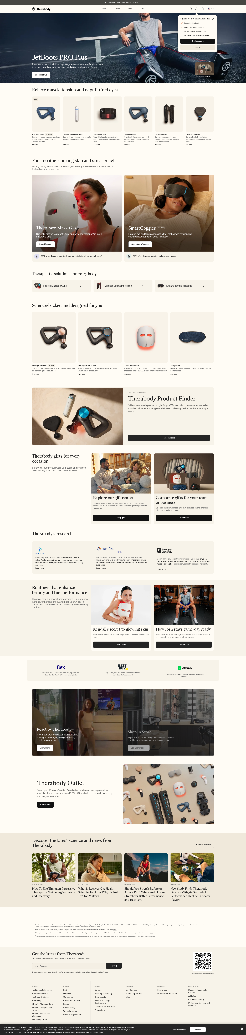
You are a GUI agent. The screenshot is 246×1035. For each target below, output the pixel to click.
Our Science (131, 990)
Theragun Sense (39, 365)
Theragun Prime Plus (87, 365)
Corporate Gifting (196, 999)
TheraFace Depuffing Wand (73, 134)
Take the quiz (169, 438)
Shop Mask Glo (45, 244)
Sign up (114, 965)
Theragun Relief (130, 134)
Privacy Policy (98, 1032)
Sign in (197, 47)
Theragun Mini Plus (193, 134)
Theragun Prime (38, 134)
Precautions (100, 1010)
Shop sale (39, 75)
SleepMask (175, 365)
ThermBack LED (100, 134)
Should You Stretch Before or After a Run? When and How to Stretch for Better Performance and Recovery (144, 894)
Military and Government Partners (199, 1004)
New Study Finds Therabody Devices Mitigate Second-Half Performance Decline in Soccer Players (190, 894)
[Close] (242, 1029)
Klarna (66, 1004)
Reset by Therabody (103, 993)
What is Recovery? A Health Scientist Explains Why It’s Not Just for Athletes (98, 892)
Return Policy (69, 1007)
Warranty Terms (70, 1011)
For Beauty (36, 1000)
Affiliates (192, 996)
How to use (162, 990)
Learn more (40, 568)
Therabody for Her (134, 993)
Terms (53, 972)
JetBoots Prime (161, 134)
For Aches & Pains (40, 993)
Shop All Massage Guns (42, 1004)
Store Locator (100, 997)
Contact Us (68, 997)
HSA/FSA (67, 993)
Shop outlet (45, 804)
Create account (197, 41)
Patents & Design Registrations (102, 1001)
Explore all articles (203, 844)
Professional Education (167, 993)
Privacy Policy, (60, 972)
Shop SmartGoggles (140, 244)
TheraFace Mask (131, 365)
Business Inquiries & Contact (197, 991)
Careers (98, 990)
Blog (128, 997)
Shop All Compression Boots (42, 1008)
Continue (197, 1029)
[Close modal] (213, 18)
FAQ (65, 990)
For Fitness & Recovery (42, 990)
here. (114, 930)
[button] (104, 9)
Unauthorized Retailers (105, 1006)
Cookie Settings (179, 1029)
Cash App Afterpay (71, 1000)
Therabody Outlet (39, 1019)
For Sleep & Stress (40, 997)
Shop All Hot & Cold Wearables (41, 1014)
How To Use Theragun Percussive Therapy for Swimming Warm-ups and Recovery (53, 892)
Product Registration (72, 1015)
